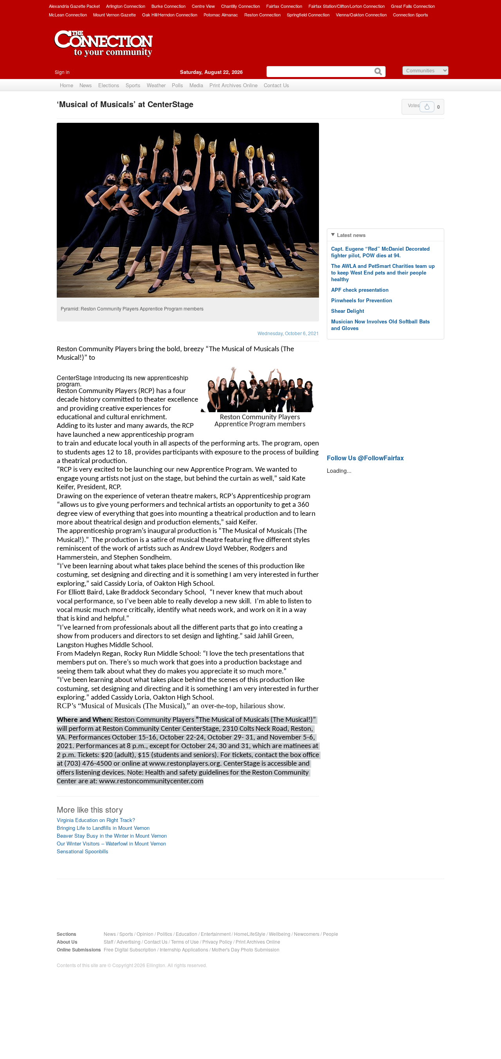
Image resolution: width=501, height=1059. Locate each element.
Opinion (145, 933)
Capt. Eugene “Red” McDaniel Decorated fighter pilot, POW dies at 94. (380, 252)
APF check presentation (360, 289)
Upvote (427, 106)
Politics (164, 933)
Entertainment (216, 933)
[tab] (385, 235)
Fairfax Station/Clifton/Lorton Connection (346, 6)
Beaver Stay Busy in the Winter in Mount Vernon (112, 835)
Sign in (62, 71)
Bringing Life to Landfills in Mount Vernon (103, 827)
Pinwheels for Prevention (361, 300)
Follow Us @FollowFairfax (365, 457)
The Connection (104, 49)
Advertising (129, 941)
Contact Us (276, 85)
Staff (108, 941)
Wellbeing (279, 933)
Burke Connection (168, 6)
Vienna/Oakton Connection (361, 14)
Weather (156, 85)
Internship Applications (184, 949)
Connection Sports (410, 14)
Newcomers (306, 933)
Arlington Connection (125, 6)
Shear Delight (347, 310)
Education (186, 933)
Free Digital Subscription (130, 949)
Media (196, 85)
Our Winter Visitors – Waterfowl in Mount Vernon (111, 843)
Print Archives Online (233, 85)
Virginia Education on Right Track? (96, 820)
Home (66, 85)
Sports (133, 85)
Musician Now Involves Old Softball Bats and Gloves (380, 325)
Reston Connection (262, 14)
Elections (108, 85)
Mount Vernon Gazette (114, 14)
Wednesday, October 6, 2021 (288, 333)
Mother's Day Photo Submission (245, 949)
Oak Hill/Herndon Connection (169, 14)
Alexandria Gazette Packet (74, 6)
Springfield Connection (308, 14)
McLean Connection (68, 14)
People (330, 933)
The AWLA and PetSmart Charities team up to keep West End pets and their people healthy (383, 272)
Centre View (203, 6)
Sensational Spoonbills (82, 851)
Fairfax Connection (284, 6)
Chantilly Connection (240, 6)
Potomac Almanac (221, 14)
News (85, 85)
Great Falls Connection (413, 6)
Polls (177, 85)
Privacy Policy (217, 941)
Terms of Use (185, 941)
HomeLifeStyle (249, 933)
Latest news (351, 235)
